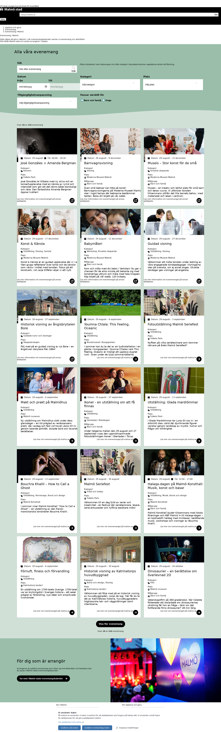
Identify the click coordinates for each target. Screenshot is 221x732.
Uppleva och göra (13, 27)
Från (20, 80)
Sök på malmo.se (6, 14)
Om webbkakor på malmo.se (71, 722)
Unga (108, 100)
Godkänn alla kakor (69, 728)
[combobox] (117, 15)
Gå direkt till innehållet (28, 6)
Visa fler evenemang (110, 624)
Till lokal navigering (9, 6)
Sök (19, 63)
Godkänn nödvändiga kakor (97, 728)
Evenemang (10, 30)
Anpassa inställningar (129, 728)
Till (50, 80)
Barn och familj (92, 100)
